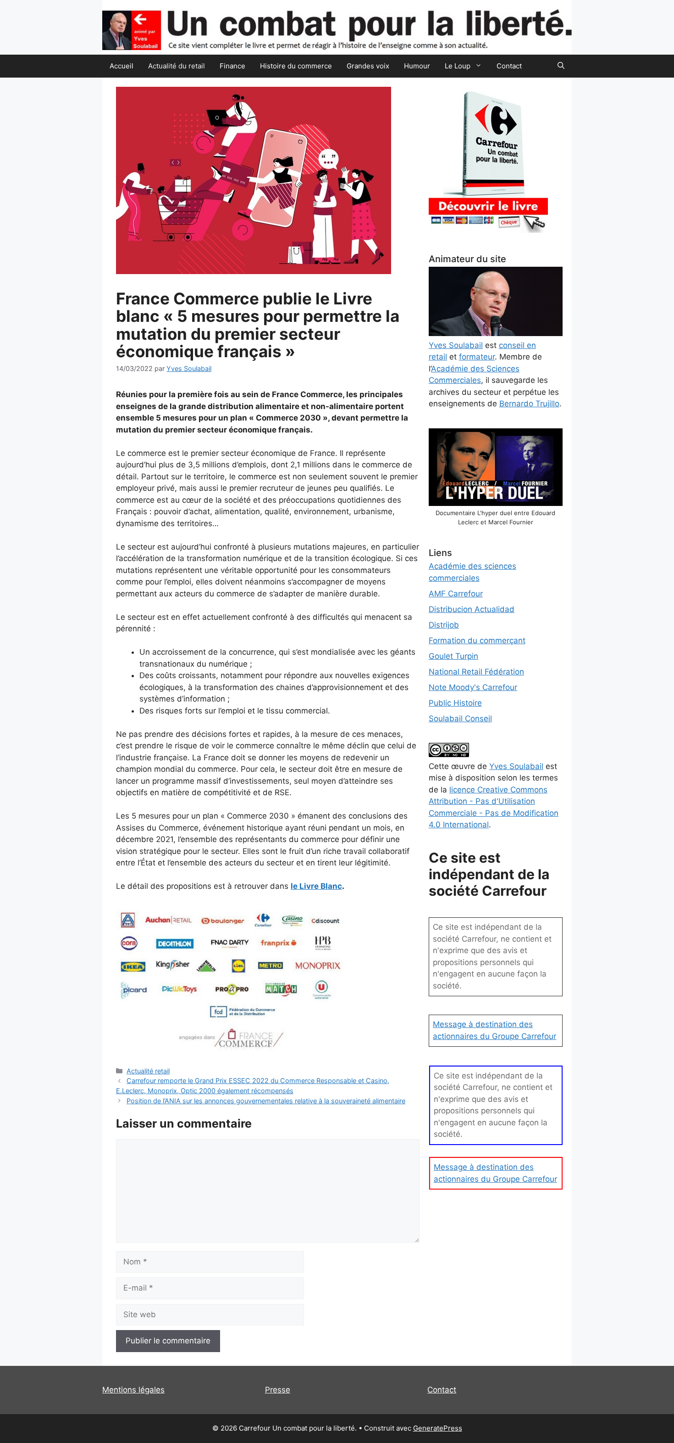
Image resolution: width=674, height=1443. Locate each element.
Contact (509, 66)
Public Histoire (455, 702)
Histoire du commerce (296, 66)
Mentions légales (133, 1389)
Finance (232, 66)
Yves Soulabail (516, 766)
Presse (277, 1389)
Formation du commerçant (477, 640)
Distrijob (444, 624)
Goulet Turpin (453, 656)
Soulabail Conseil (460, 718)
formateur (477, 356)
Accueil (121, 66)
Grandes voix (368, 66)
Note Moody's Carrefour (473, 687)
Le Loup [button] (457, 66)
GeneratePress (437, 1428)
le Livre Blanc (316, 886)
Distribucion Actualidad (471, 609)
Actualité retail (148, 1071)
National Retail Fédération (476, 671)
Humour (417, 66)
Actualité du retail (176, 66)
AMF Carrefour (456, 593)
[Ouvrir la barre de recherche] (561, 66)
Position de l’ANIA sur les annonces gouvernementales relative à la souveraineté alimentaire (266, 1101)
